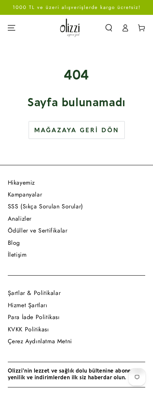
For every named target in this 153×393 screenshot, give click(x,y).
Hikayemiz (21, 182)
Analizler (20, 218)
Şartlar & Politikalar (34, 293)
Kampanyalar (25, 194)
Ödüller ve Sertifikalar (38, 230)
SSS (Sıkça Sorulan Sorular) (45, 206)
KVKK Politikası (28, 329)
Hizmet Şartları (28, 305)
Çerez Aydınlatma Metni (40, 341)
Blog (14, 242)
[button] (109, 28)
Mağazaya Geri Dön (76, 130)
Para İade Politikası (34, 317)
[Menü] (11, 28)
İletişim (17, 254)
